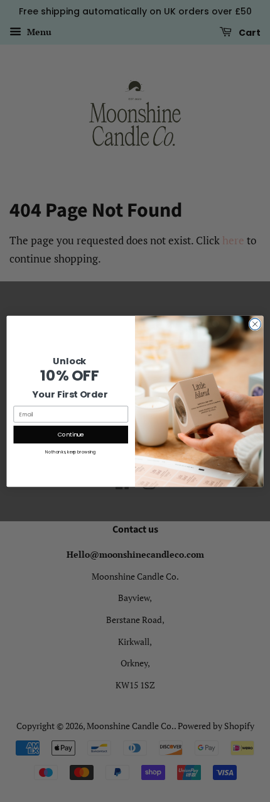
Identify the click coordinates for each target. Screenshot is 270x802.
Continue (71, 434)
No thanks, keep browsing (70, 451)
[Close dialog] (255, 323)
